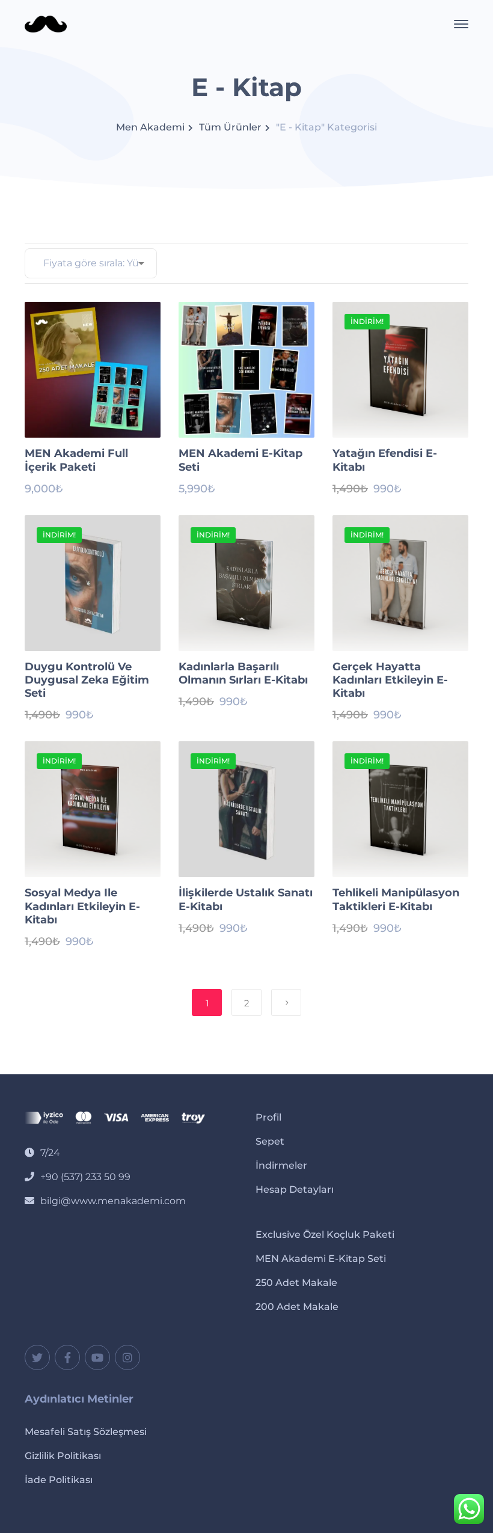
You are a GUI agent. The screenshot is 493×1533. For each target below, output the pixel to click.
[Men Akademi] (46, 23)
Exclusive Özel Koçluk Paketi (325, 1234)
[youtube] (97, 1357)
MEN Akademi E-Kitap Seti (321, 1258)
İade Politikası (59, 1480)
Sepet (270, 1141)
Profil (268, 1117)
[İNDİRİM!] (400, 369)
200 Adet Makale (297, 1306)
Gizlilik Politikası (63, 1455)
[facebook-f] (67, 1357)
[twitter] (37, 1357)
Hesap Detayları (295, 1189)
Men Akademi (150, 127)
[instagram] (127, 1357)
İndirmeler (281, 1165)
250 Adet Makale (296, 1282)
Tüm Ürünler (230, 127)
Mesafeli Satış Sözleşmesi (86, 1431)
